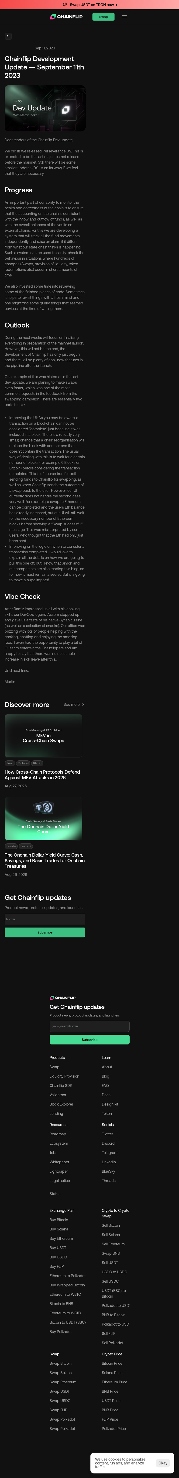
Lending (56, 1113)
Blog (105, 1076)
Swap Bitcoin (61, 1363)
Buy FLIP (57, 1266)
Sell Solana (111, 1235)
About (107, 1067)
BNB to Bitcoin (113, 1315)
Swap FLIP (58, 1410)
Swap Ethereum (63, 1382)
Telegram (109, 1153)
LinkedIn (109, 1162)
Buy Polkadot (61, 1332)
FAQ (105, 1085)
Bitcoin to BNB (61, 1304)
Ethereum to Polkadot (68, 1276)
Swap (54, 1067)
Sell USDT (110, 1263)
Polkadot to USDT (116, 1305)
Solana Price (112, 1373)
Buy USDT (58, 1248)
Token (107, 1113)
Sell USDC (110, 1281)
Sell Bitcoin (111, 1225)
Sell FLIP (109, 1333)
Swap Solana (61, 1373)
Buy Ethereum (61, 1238)
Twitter (107, 1134)
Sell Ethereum (113, 1244)
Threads (109, 1180)
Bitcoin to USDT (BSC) (68, 1322)
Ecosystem (59, 1143)
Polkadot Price (114, 1428)
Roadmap (58, 1134)
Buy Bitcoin (59, 1220)
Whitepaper (59, 1162)
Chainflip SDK (61, 1085)
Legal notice (60, 1180)
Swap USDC (60, 1401)
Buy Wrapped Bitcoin (67, 1285)
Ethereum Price (114, 1382)
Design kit (110, 1104)
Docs (106, 1095)
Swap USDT (60, 1391)
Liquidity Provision (64, 1076)
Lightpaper (59, 1171)
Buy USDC (58, 1257)
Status (55, 1194)
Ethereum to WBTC (65, 1294)
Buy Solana (59, 1229)
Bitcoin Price (112, 1363)
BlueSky (108, 1171)
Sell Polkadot (112, 1343)
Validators (58, 1095)
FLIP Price (110, 1419)
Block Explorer (61, 1104)
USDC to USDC (114, 1272)
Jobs (53, 1153)
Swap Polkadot (62, 1428)
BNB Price (110, 1391)
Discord (108, 1143)
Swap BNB (111, 1253)
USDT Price (111, 1401)
